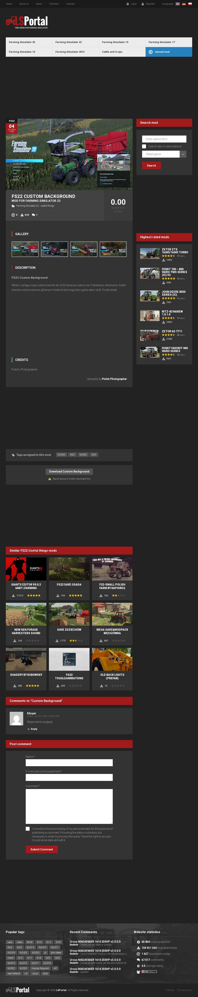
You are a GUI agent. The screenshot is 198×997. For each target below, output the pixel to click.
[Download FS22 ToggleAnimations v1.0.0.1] (69, 659)
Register (150, 3)
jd (45, 952)
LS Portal (27, 22)
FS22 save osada (69, 584)
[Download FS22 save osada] (69, 568)
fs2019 (11, 952)
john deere (56, 952)
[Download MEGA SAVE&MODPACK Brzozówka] (112, 614)
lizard (10, 958)
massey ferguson (40, 968)
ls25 (57, 958)
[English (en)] (178, 3)
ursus (35, 973)
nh (26, 973)
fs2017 (54, 947)
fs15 (39, 942)
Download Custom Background (69, 471)
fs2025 (35, 952)
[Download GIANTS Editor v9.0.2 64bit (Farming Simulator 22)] (26, 568)
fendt (29, 942)
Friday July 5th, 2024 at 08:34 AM (43, 716)
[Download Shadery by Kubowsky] (26, 659)
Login (134, 3)
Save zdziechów (69, 629)
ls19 (39, 958)
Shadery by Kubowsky (26, 674)
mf (55, 968)
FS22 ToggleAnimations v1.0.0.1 (69, 678)
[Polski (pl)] (190, 3)
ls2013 (11, 963)
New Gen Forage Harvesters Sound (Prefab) (26, 633)
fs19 (58, 942)
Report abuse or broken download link (71, 478)
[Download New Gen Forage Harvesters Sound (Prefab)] (26, 614)
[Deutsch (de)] (184, 3)
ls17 (29, 958)
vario (45, 973)
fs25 (19, 947)
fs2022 (61, 454)
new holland (14, 973)
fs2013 (30, 947)
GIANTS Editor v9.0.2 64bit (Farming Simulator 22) (26, 588)
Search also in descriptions (165, 146)
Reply (34, 729)
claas (19, 942)
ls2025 (23, 968)
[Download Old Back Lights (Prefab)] (112, 659)
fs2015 (42, 947)
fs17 (49, 942)
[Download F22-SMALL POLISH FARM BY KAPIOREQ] (112, 568)
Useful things (47, 205)
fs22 (72, 454)
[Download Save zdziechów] (69, 614)
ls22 (94, 454)
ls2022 (83, 454)
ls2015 (23, 963)
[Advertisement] (99, 88)
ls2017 (35, 963)
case (10, 942)
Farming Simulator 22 (27, 205)
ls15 (20, 958)
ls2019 (47, 963)
